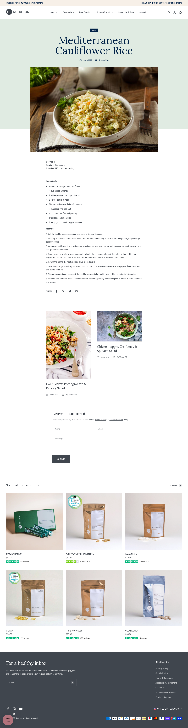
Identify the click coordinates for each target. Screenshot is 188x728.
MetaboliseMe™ (14, 554)
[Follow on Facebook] (8, 709)
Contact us (160, 687)
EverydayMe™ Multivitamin (80, 554)
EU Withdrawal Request (166, 692)
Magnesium (131, 554)
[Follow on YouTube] (21, 709)
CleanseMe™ (131, 631)
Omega (9, 631)
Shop (52, 12)
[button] (8, 720)
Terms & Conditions (164, 678)
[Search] (168, 12)
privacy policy (31, 674)
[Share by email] (76, 291)
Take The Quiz (85, 12)
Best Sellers (68, 12)
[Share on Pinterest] (69, 291)
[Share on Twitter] (63, 291)
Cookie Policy (162, 673)
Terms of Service (116, 420)
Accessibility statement (166, 683)
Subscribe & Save (126, 12)
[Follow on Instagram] (14, 709)
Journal (142, 12)
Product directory (163, 697)
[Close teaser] (14, 714)
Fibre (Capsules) (74, 631)
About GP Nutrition (105, 12)
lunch (94, 30)
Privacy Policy (100, 420)
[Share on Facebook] (56, 291)
